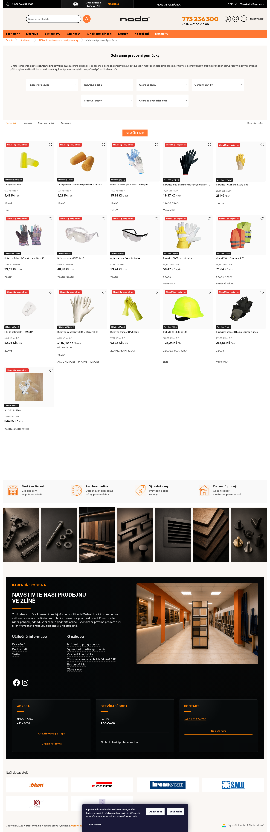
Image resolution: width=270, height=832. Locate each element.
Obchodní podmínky (80, 654)
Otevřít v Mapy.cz (51, 743)
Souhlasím (175, 811)
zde (135, 816)
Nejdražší (27, 122)
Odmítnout (155, 811)
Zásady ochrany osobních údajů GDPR (91, 659)
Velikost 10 (169, 209)
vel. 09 (114, 209)
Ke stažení (18, 644)
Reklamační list (76, 664)
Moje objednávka (169, 4)
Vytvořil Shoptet (237, 825)
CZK (230, 4)
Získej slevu (74, 669)
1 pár (6, 209)
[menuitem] (13, 34)
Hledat (87, 19)
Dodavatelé (19, 649)
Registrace (258, 4)
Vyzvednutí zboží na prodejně (86, 649)
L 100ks (94, 361)
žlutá (165, 361)
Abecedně (66, 122)
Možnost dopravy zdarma (83, 644)
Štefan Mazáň (256, 825)
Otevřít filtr (135, 132)
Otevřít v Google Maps (51, 733)
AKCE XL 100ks (66, 361)
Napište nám (218, 730)
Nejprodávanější (46, 122)
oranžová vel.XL (225, 283)
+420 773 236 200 (195, 719)
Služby (16, 654)
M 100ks (82, 361)
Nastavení (95, 824)
